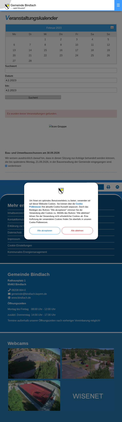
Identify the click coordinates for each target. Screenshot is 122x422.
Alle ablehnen (77, 230)
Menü (118, 5)
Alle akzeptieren (44, 230)
